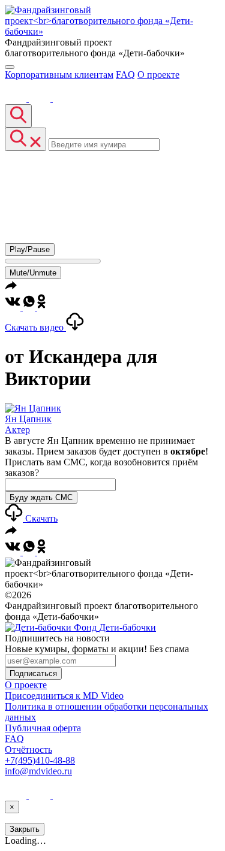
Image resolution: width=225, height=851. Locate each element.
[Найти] (18, 116)
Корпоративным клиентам (59, 74)
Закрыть (25, 829)
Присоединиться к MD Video (64, 696)
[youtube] (41, 98)
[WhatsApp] (30, 307)
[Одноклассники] (41, 307)
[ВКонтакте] (17, 98)
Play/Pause (30, 249)
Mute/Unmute (33, 272)
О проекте (158, 74)
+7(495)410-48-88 (40, 760)
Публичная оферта (43, 728)
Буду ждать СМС (41, 497)
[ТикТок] (63, 98)
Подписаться (33, 673)
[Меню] (9, 67)
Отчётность (28, 749)
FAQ (125, 74)
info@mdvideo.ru (38, 771)
